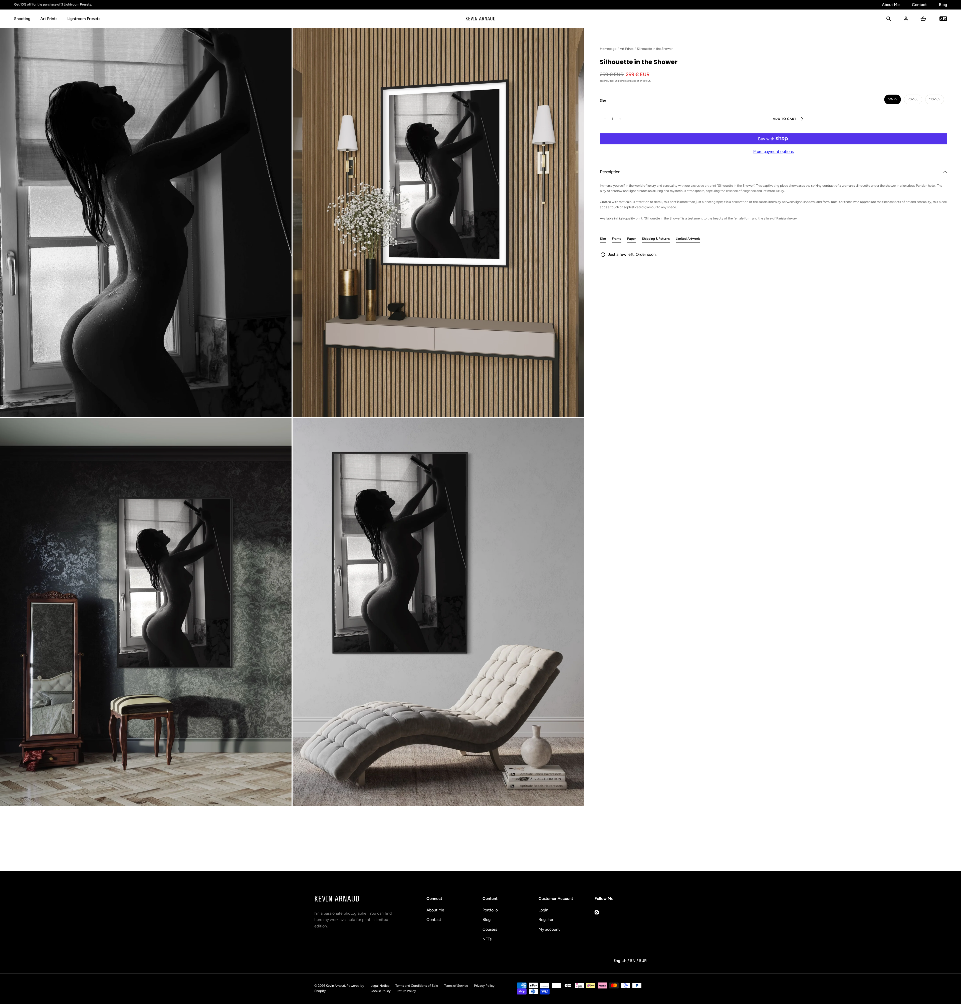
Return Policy (406, 991)
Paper (631, 238)
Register (546, 919)
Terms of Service (456, 985)
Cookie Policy (381, 991)
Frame (616, 238)
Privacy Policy (484, 985)
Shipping (620, 80)
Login (543, 910)
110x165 (934, 99)
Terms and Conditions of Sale (416, 985)
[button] (889, 19)
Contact (919, 4)
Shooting (22, 18)
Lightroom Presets (83, 18)
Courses (490, 929)
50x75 (892, 99)
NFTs (487, 939)
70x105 (913, 99)
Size (603, 238)
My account (549, 929)
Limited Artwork (688, 238)
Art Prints (48, 18)
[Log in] (906, 19)
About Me (891, 4)
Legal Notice (380, 985)
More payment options (773, 151)
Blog (943, 4)
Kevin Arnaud (335, 985)
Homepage (608, 49)
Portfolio (490, 910)
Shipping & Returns (656, 238)
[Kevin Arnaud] (480, 19)
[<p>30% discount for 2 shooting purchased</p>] (445, 4)
